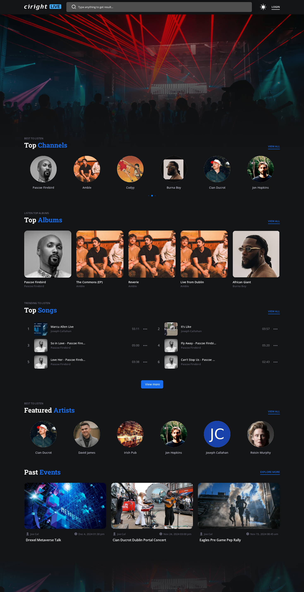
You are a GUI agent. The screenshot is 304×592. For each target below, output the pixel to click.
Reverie (81, 282)
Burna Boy (130, 187)
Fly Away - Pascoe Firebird (198, 343)
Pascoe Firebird (61, 347)
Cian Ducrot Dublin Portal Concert (139, 540)
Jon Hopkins (217, 187)
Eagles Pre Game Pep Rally (220, 540)
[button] (145, 329)
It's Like (186, 327)
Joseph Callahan (61, 331)
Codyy (87, 187)
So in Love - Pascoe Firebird (68, 343)
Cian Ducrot (174, 187)
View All (274, 146)
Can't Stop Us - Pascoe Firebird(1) (198, 360)
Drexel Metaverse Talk (43, 540)
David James (86, 453)
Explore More (270, 472)
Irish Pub (130, 453)
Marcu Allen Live (62, 327)
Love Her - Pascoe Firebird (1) (68, 360)
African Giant (190, 282)
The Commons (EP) (37, 282)
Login (276, 7)
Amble (43, 187)
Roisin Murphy (260, 187)
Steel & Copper (243, 282)
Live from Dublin (140, 282)
